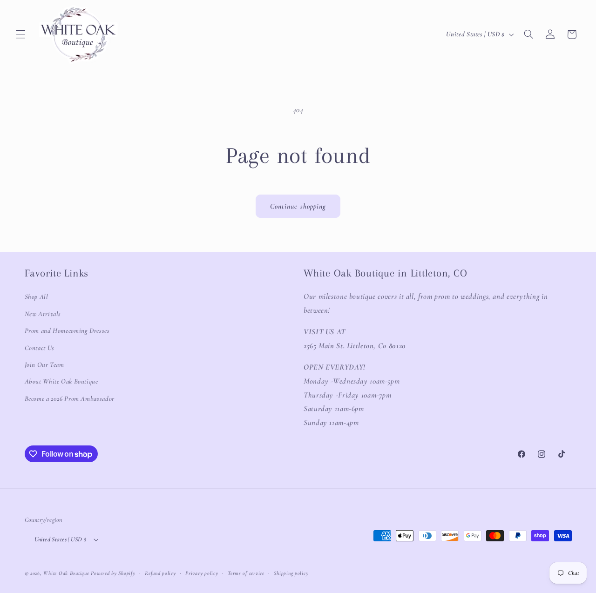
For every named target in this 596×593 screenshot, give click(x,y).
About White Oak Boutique (61, 381)
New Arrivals (43, 314)
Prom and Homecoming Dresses (67, 330)
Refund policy (160, 573)
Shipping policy (291, 573)
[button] (20, 34)
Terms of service (246, 573)
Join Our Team (44, 364)
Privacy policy (201, 573)
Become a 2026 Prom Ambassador (70, 398)
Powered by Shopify (113, 573)
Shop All (36, 296)
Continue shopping (298, 206)
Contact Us (39, 348)
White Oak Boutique (66, 573)
